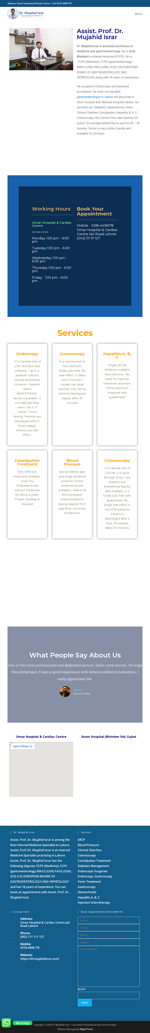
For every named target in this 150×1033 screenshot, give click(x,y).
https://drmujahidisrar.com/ (39, 959)
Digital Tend (86, 1029)
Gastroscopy (72, 354)
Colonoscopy (117, 460)
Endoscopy (27, 354)
